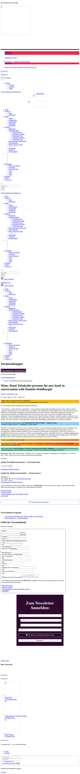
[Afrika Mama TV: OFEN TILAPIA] (12, 714)
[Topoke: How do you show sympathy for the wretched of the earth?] (17, 61)
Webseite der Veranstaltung (10, 567)
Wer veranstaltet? (7, 556)
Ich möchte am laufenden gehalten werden (41, 635)
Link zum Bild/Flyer (8, 571)
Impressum (4, 671)
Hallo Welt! (8, 697)
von (3, 542)
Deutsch (11, 87)
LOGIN (3, 772)
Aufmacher (8, 52)
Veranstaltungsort (7, 560)
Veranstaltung (6, 547)
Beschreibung (7, 552)
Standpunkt (8, 54)
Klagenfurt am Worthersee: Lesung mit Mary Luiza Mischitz (24, 516)
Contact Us (4, 74)
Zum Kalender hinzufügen (40, 502)
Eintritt (4, 564)
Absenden (5, 591)
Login (6, 751)
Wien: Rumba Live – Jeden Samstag (16, 518)
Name (4, 531)
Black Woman (9, 734)
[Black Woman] (12, 733)
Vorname (22, 532)
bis (3, 544)
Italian (11, 88)
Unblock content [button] (6, 492)
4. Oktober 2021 (10, 718)
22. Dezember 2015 (11, 699)
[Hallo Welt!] (12, 696)
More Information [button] (6, 490)
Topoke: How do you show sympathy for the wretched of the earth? (21, 67)
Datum (4, 539)
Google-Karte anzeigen (23, 478)
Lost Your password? (8, 763)
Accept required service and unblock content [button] (14, 494)
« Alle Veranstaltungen (8, 377)
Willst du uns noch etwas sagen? (12, 577)
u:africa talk (4, 496)
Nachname (23, 535)
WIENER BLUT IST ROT (11, 57)
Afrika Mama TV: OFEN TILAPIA (16, 716)
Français (11, 85)
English (7, 83)
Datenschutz (5, 668)
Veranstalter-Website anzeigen (10, 469)
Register (7, 753)
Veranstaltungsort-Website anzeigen (12, 482)
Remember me (9, 761)
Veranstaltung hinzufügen (13, 370)
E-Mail (4, 537)
